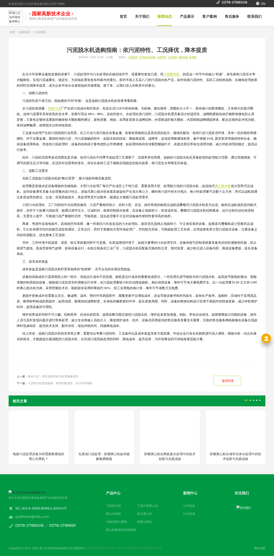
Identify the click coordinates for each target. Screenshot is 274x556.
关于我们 (142, 16)
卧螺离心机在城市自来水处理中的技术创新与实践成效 (235, 456)
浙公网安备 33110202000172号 (141, 548)
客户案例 (209, 16)
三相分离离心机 (147, 505)
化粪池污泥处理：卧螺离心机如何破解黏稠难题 (104, 456)
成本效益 (183, 57)
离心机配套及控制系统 (121, 529)
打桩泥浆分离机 (116, 521)
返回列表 (228, 380)
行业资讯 (40, 32)
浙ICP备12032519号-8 (103, 548)
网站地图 (259, 548)
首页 (123, 16)
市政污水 (54, 108)
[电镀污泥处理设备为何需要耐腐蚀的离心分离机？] (38, 429)
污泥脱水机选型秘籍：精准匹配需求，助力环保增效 (60, 383)
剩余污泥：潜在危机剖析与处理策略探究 (53, 376)
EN (262, 3)
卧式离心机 (144, 513)
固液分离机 (144, 521)
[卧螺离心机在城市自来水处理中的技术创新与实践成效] (236, 429)
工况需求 (172, 57)
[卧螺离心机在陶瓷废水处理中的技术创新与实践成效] (170, 429)
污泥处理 (132, 57)
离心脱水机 (223, 185)
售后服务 (232, 16)
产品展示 (187, 16)
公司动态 (189, 505)
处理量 (192, 57)
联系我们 (254, 16)
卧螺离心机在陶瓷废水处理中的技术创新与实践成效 (170, 456)
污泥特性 (161, 57)
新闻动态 (164, 16)
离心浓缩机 (113, 513)
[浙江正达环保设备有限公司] (16, 17)
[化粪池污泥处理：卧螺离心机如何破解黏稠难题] (104, 429)
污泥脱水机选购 (147, 57)
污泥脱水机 (171, 74)
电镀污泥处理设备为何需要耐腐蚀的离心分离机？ (38, 456)
